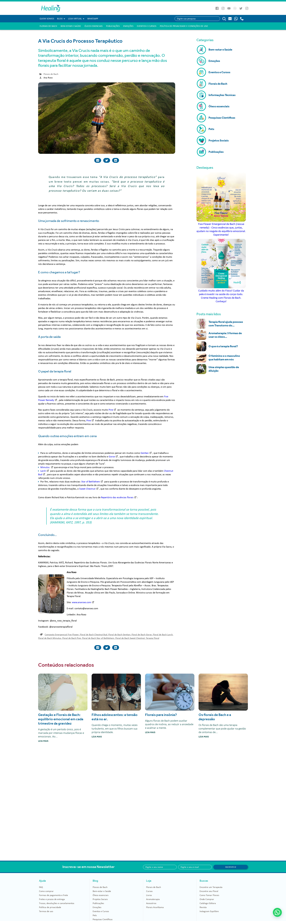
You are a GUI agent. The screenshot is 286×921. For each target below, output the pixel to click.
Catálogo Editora (208, 903)
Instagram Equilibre (209, 911)
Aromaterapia (153, 899)
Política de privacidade (50, 907)
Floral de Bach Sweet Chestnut (130, 638)
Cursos (149, 891)
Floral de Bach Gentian (119, 634)
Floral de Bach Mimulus (50, 638)
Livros (149, 895)
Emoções (128, 26)
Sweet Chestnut (87, 488)
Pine (111, 409)
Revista (203, 907)
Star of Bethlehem (90, 481)
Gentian (145, 453)
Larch (43, 470)
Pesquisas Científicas (102, 919)
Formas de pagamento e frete (53, 895)
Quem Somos (47, 18)
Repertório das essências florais (117, 497)
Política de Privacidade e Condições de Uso (184, 26)
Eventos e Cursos (146, 26)
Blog (60, 18)
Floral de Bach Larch (163, 634)
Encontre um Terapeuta (211, 887)
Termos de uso (46, 911)
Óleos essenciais (93, 26)
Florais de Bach (48, 26)
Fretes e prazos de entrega (52, 899)
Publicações (113, 26)
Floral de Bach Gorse (142, 634)
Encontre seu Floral (209, 891)
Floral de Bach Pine (71, 638)
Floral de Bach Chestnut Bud (94, 634)
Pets (95, 915)
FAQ (41, 887)
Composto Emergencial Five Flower (62, 634)
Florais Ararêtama (155, 907)
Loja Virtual (75, 18)
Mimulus (45, 467)
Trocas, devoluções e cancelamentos (56, 903)
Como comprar (46, 891)
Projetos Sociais (100, 899)
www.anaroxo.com (81, 602)
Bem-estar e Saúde (71, 26)
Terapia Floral (152, 638)
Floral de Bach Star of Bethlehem (98, 638)
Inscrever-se (230, 867)
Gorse (112, 456)
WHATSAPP (92, 18)
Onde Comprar (207, 899)
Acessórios (151, 903)
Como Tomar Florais (209, 895)
